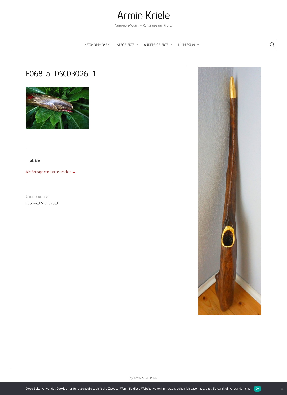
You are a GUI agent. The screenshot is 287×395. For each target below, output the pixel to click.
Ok (257, 388)
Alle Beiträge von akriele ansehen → (51, 172)
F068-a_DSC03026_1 (42, 203)
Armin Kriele (143, 15)
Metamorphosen (97, 45)
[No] (282, 389)
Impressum (186, 45)
